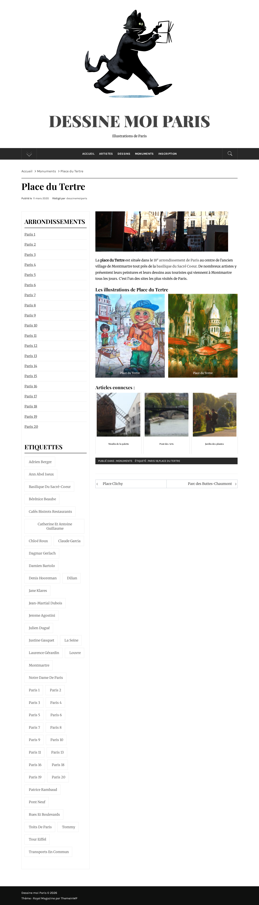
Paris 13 (30, 356)
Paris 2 (30, 244)
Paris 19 (30, 416)
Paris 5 (30, 275)
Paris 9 (30, 315)
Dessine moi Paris (129, 120)
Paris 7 (30, 295)
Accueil (88, 153)
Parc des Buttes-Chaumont (210, 484)
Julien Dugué (39, 628)
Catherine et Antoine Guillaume (55, 526)
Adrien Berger (40, 462)
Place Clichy (113, 484)
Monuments (144, 153)
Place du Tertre (169, 461)
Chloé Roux (38, 541)
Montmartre (39, 665)
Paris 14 (30, 366)
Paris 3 (30, 255)
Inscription (167, 153)
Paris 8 (30, 305)
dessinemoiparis (76, 198)
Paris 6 (30, 285)
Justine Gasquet (41, 640)
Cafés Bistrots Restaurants (50, 511)
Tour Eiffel (37, 839)
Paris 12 (30, 345)
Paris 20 (31, 426)
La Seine (71, 640)
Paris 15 (30, 376)
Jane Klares (38, 590)
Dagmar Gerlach (42, 553)
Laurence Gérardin (44, 653)
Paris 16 (30, 386)
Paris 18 (153, 461)
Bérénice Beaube (42, 499)
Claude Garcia (69, 541)
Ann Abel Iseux (41, 474)
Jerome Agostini (42, 615)
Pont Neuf (37, 802)
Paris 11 (30, 335)
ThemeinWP (69, 898)
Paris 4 (30, 265)
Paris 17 (30, 396)
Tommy (68, 827)
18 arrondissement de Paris (176, 260)
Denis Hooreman (43, 578)
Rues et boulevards (44, 814)
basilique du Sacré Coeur (177, 266)
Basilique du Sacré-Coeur (50, 487)
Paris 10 (30, 325)
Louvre (75, 653)
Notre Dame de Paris (46, 677)
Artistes (106, 153)
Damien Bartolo (42, 566)
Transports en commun (49, 852)
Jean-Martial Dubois (45, 603)
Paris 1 (29, 234)
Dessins (124, 153)
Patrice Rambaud (43, 789)
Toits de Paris (40, 827)
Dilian (72, 578)
